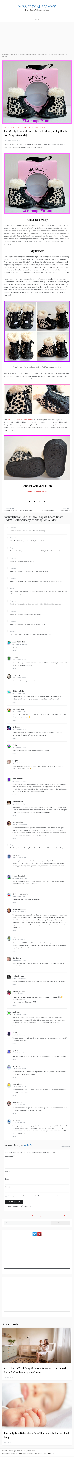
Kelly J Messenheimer (21, 894)
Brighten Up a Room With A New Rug (18, 510)
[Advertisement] (37, 37)
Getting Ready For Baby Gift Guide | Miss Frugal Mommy (27, 530)
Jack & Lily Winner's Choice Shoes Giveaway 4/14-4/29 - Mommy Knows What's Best (36, 581)
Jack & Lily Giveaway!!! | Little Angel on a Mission (25, 614)
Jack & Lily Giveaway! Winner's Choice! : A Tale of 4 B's (27, 624)
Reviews (42, 127)
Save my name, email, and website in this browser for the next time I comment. (37, 1196)
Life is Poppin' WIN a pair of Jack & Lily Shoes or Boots (27, 541)
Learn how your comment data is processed (48, 1216)
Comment (9, 1156)
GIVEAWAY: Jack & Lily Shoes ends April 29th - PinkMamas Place (30, 634)
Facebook (37, 492)
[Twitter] (34, 1234)
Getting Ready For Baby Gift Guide (26, 127)
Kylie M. (28, 1145)
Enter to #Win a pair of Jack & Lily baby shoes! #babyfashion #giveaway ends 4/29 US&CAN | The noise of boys (38, 593)
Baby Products (9, 127)
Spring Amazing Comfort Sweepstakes (56, 510)
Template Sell (49, 1453)
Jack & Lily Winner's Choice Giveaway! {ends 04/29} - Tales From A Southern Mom (35, 604)
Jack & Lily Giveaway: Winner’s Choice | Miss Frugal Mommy (29, 571)
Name (8, 1171)
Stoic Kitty (16, 675)
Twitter (45, 492)
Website (30, 492)
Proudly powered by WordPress (14, 1453)
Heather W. (17, 140)
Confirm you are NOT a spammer (19, 1206)
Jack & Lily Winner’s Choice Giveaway (22, 561)
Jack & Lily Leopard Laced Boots (20, 420)
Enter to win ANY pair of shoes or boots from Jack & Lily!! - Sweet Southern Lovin (35, 551)
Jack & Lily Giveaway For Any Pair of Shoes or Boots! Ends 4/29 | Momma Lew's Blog (36, 848)
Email (7, 1179)
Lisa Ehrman (17, 958)
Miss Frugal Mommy (37, 7)
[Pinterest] (39, 1234)
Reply (14, 650)
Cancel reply (66, 1146)
